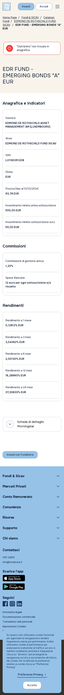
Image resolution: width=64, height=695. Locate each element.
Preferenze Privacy (30, 674)
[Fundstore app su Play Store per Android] (32, 586)
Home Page (10, 17)
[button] (57, 7)
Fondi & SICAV (30, 17)
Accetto (32, 685)
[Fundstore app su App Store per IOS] (32, 578)
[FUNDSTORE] (7, 7)
